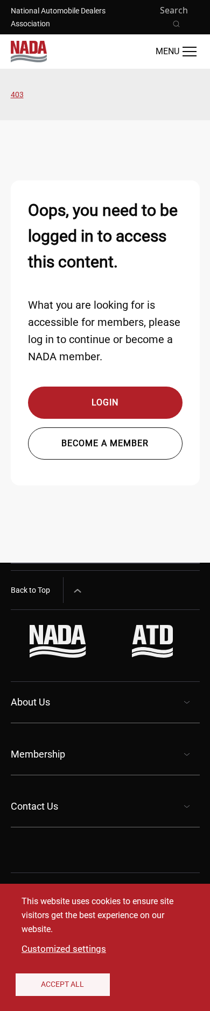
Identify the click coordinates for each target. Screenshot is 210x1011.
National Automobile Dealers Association (58, 17)
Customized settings (64, 948)
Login (105, 402)
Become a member (105, 443)
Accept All (62, 984)
